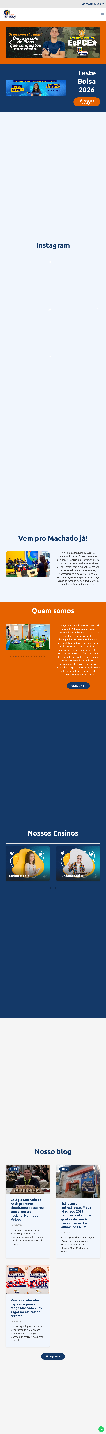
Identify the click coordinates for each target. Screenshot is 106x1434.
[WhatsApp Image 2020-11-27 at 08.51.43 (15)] (28, 637)
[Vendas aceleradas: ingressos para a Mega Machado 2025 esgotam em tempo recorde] (28, 1279)
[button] (11, 656)
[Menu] (102, 14)
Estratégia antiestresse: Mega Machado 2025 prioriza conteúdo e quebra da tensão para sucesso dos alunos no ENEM (76, 1215)
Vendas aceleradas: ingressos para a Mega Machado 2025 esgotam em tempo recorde (26, 1308)
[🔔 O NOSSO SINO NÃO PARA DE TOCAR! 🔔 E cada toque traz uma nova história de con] (76, 329)
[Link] (9, 14)
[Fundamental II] (28, 863)
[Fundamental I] (78, 863)
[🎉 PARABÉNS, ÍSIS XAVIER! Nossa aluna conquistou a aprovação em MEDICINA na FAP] (76, 282)
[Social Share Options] (8, 303)
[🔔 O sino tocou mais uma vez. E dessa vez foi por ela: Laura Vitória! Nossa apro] (29, 376)
